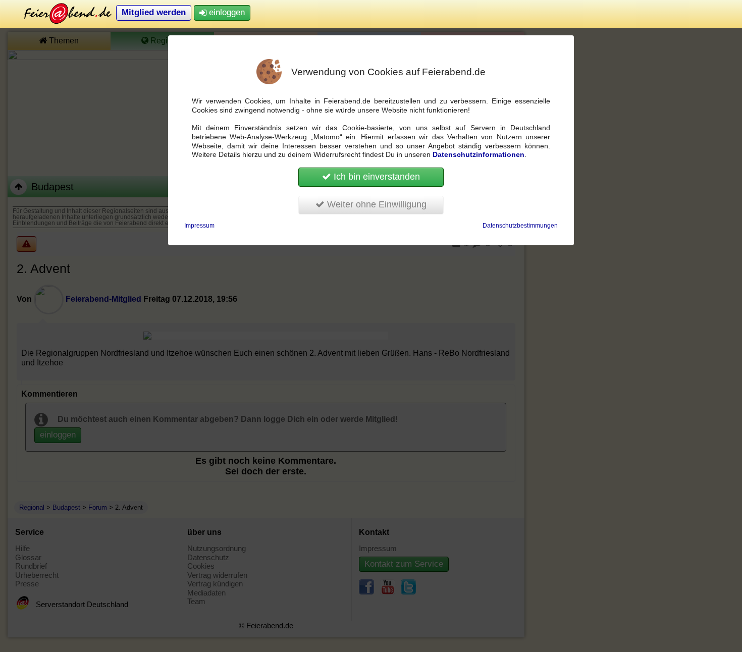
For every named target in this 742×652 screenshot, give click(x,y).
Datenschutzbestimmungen (520, 225)
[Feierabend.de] (61, 13)
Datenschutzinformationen (478, 154)
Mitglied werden (154, 12)
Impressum (199, 225)
